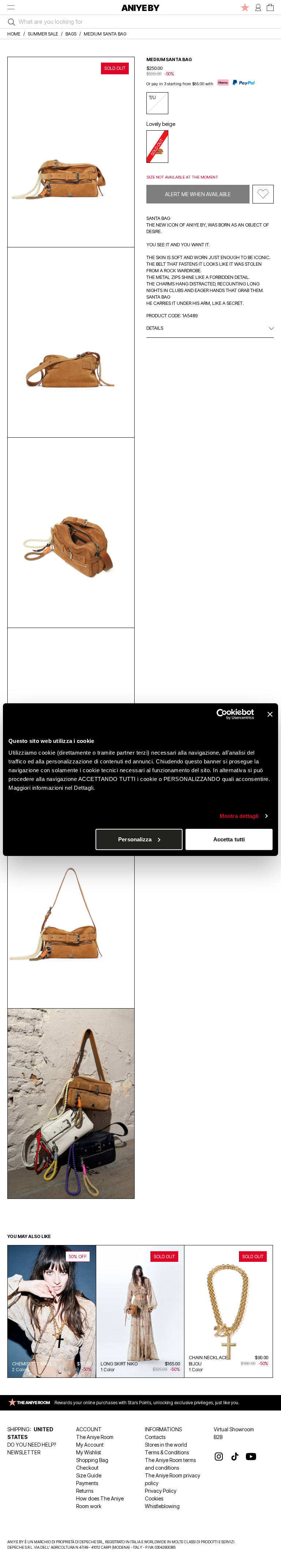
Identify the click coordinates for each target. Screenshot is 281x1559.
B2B (218, 1437)
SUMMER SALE (43, 34)
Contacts (155, 1437)
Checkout (87, 1468)
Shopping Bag (92, 1460)
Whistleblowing (162, 1506)
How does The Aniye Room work (100, 1502)
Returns (84, 1491)
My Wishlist (88, 1452)
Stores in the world (166, 1445)
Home (13, 34)
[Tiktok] (235, 1456)
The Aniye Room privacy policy (172, 1479)
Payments (87, 1483)
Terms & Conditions (167, 1452)
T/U (152, 97)
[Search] (9, 21)
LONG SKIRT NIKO (119, 1364)
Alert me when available (198, 194)
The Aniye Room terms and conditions (170, 1464)
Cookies (154, 1498)
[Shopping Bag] (270, 7)
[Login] (258, 7)
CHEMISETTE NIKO (31, 1364)
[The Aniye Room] (244, 7)
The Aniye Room (94, 1437)
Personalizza (134, 839)
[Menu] (11, 7)
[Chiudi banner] (270, 714)
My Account (90, 1445)
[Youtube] (251, 1456)
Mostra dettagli (239, 816)
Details (154, 328)
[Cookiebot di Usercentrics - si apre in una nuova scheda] (222, 714)
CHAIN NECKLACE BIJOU (208, 1360)
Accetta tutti (229, 839)
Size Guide (88, 1475)
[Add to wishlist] (263, 194)
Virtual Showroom (234, 1429)
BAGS (70, 34)
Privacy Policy (160, 1491)
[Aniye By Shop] (140, 7)
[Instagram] (219, 1456)
